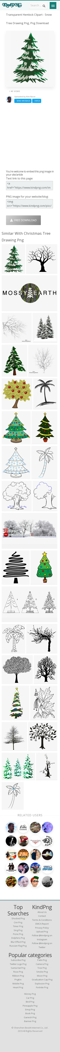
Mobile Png (18, 983)
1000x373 (8, 309)
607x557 (32, 271)
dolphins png (18, 937)
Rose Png (18, 971)
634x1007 (38, 442)
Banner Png (30, 1021)
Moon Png (42, 975)
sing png (18, 930)
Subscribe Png (18, 960)
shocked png (18, 918)
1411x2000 (38, 718)
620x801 (39, 407)
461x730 (42, 778)
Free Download (25, 220)
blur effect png (18, 941)
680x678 (37, 476)
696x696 (34, 748)
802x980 (7, 582)
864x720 (7, 778)
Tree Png (42, 967)
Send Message (23, 100)
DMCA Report (42, 923)
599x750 (7, 651)
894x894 (7, 340)
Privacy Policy (42, 927)
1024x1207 (40, 340)
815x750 (7, 681)
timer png (18, 926)
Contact (42, 915)
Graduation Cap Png (42, 979)
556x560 (7, 509)
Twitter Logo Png (18, 964)
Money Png (30, 993)
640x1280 (8, 718)
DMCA (37, 100)
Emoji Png (30, 1009)
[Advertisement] (30, 136)
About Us (42, 912)
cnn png (18, 922)
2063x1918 (34, 651)
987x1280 (8, 374)
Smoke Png (42, 971)
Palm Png (42, 960)
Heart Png (18, 987)
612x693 (7, 748)
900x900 (34, 374)
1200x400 (8, 546)
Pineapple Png (30, 1005)
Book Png (30, 1013)
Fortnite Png (42, 987)
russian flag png (18, 945)
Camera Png (42, 964)
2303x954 (8, 620)
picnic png (18, 934)
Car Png (30, 997)
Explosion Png (42, 983)
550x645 (39, 681)
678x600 (7, 442)
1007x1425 (9, 271)
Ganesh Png (30, 1017)
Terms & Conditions (42, 919)
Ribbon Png (18, 975)
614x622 (7, 407)
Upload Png (42, 931)
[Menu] (53, 5)
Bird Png (30, 1001)
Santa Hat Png (18, 967)
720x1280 (37, 582)
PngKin (18, 979)
